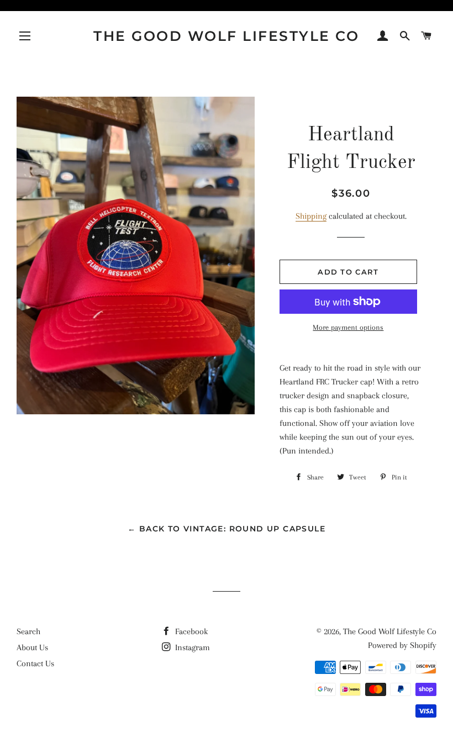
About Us (32, 647)
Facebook (190, 631)
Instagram (191, 647)
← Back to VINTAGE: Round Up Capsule (226, 529)
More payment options (348, 327)
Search (28, 631)
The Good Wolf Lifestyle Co (226, 36)
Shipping (311, 216)
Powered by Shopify (402, 645)
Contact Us (35, 663)
